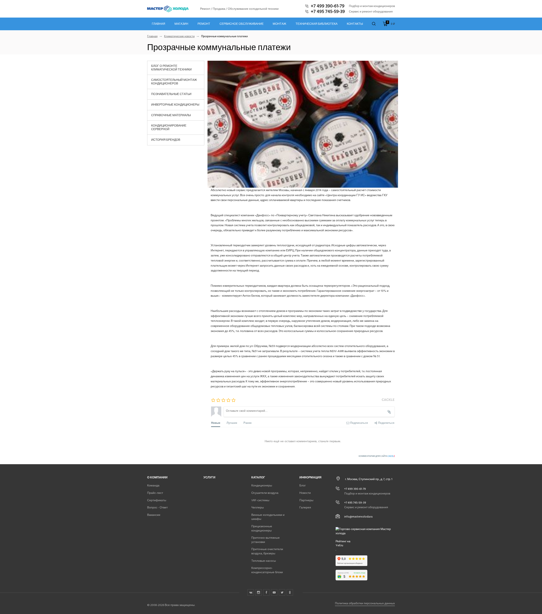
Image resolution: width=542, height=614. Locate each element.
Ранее (247, 423)
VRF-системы (260, 500)
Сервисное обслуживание (242, 23)
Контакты (355, 23)
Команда (153, 485)
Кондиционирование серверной (168, 127)
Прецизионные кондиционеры (261, 528)
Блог (302, 485)
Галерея (305, 507)
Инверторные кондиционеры (175, 104)
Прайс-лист (155, 492)
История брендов (165, 139)
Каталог (258, 477)
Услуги (209, 477)
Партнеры (306, 500)
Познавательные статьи (171, 94)
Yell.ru (339, 545)
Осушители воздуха (264, 492)
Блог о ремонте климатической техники (171, 67)
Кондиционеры (261, 485)
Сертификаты (156, 500)
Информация (310, 477)
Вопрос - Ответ (157, 507)
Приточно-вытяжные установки (265, 539)
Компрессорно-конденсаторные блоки (267, 570)
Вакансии (153, 514)
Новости (305, 492)
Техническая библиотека (316, 23)
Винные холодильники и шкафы (268, 517)
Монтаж (279, 23)
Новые (215, 423)
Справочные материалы (171, 115)
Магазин (181, 23)
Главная (158, 23)
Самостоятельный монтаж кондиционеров (174, 81)
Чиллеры (257, 507)
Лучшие (232, 423)
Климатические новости (179, 36)
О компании (157, 477)
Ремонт (204, 23)
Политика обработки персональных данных (365, 603)
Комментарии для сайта (377, 456)
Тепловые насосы (263, 560)
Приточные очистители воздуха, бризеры (267, 551)
